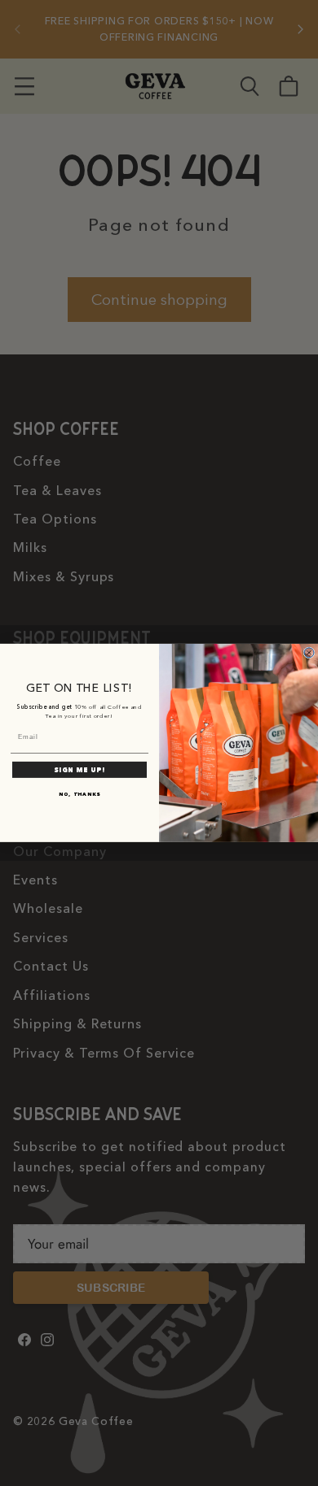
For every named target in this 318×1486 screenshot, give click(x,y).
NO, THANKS (79, 794)
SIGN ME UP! (79, 770)
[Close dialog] (309, 653)
